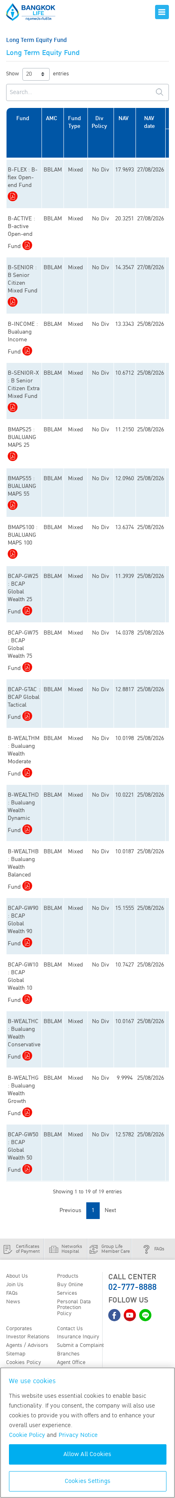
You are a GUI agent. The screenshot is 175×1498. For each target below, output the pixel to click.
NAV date (149, 122)
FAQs (12, 1293)
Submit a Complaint (80, 1345)
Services (67, 1293)
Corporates (19, 1328)
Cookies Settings (87, 1481)
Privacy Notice (78, 1435)
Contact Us (70, 1328)
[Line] (145, 1315)
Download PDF (13, 196)
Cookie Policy (27, 1435)
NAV (123, 118)
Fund (22, 118)
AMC (51, 118)
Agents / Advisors (27, 1345)
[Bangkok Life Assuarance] (37, 12)
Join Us (15, 1285)
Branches (68, 1354)
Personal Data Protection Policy (74, 1308)
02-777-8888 (132, 1287)
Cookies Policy (23, 1362)
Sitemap (15, 1354)
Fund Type (74, 122)
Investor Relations (28, 1337)
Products (68, 1276)
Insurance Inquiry (78, 1337)
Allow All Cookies (87, 1454)
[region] (87, 1432)
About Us (17, 1276)
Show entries (37, 74)
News (13, 1302)
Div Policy (99, 122)
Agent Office (71, 1362)
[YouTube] (130, 1315)
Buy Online (70, 1285)
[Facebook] (114, 1315)
